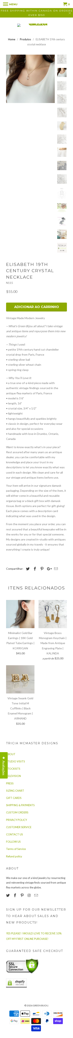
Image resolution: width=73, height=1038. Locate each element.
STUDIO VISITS (15, 761)
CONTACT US (14, 834)
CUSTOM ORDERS (17, 812)
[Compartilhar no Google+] (48, 568)
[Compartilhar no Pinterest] (41, 568)
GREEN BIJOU (40, 1005)
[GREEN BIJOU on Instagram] (29, 895)
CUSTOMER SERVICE (18, 827)
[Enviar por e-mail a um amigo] (55, 568)
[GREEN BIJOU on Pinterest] (22, 895)
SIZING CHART (15, 790)
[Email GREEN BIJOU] (36, 895)
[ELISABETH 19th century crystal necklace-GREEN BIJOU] (30, 79)
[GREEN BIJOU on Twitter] (8, 895)
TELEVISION (13, 776)
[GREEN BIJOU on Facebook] (15, 895)
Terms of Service (16, 849)
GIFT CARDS (13, 798)
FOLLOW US (13, 841)
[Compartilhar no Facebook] (34, 568)
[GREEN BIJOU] (36, 25)
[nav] (10, 4)
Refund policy (14, 856)
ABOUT (10, 754)
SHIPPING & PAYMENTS (20, 805)
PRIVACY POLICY (16, 819)
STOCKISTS (13, 768)
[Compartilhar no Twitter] (27, 568)
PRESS (10, 783)
